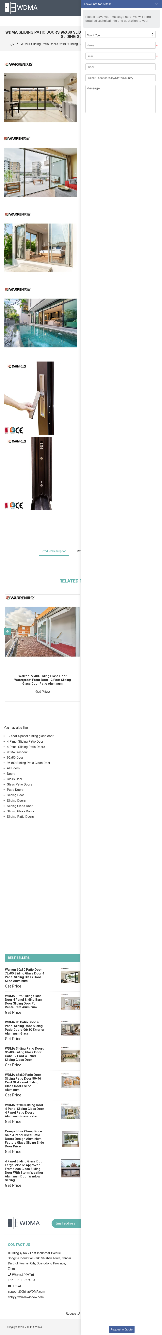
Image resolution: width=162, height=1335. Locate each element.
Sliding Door (15, 795)
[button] (121, 4)
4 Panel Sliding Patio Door (25, 741)
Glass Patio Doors (19, 784)
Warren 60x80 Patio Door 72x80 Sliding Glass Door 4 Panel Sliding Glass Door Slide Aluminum (24, 975)
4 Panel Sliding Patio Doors (26, 747)
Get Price (13, 986)
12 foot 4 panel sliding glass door (30, 736)
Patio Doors (15, 790)
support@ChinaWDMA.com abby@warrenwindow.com (26, 1291)
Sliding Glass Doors (20, 811)
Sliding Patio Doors (20, 817)
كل (12, 44)
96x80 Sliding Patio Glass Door (28, 763)
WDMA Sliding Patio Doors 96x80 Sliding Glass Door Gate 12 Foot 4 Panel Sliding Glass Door (24, 1054)
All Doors (13, 768)
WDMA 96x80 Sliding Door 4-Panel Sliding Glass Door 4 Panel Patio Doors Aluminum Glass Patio (24, 1110)
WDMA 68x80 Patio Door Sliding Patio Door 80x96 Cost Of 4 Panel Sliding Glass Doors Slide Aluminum (23, 1082)
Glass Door (14, 779)
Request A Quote (122, 1329)
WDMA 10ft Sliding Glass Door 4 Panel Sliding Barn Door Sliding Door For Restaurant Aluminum (23, 1001)
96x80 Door (15, 757)
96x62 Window (17, 752)
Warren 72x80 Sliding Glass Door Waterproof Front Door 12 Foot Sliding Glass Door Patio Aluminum (42, 679)
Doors (11, 774)
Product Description (54, 551)
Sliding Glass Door (20, 806)
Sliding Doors (16, 801)
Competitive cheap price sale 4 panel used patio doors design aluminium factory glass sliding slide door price (24, 1138)
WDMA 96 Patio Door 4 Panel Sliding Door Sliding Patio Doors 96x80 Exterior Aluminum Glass (24, 1027)
